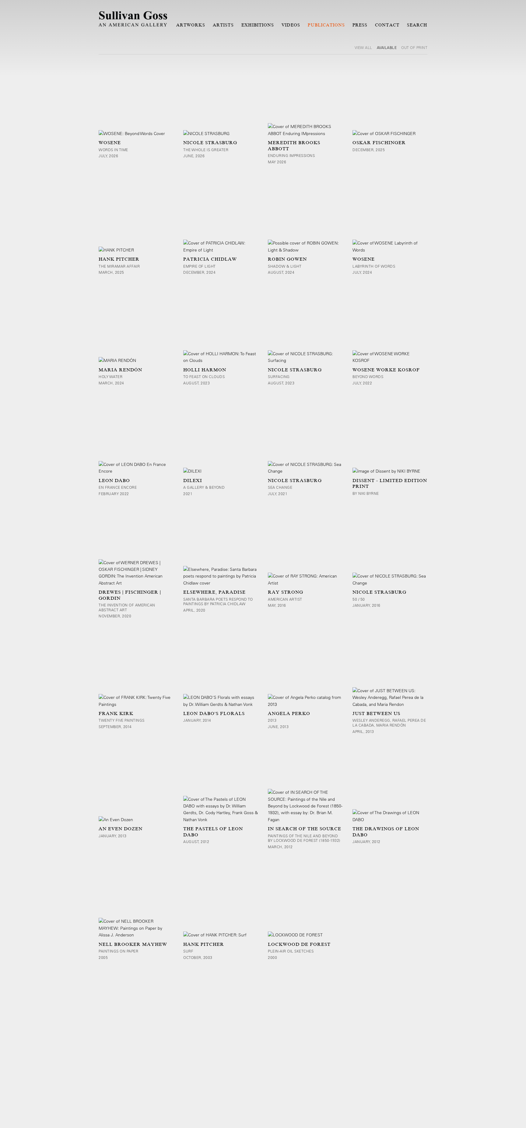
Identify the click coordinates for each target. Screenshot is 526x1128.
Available (387, 47)
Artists (223, 25)
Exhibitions (257, 25)
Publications (326, 25)
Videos (291, 25)
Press (359, 25)
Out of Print (414, 47)
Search (417, 25)
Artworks (190, 25)
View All (363, 47)
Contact (387, 25)
